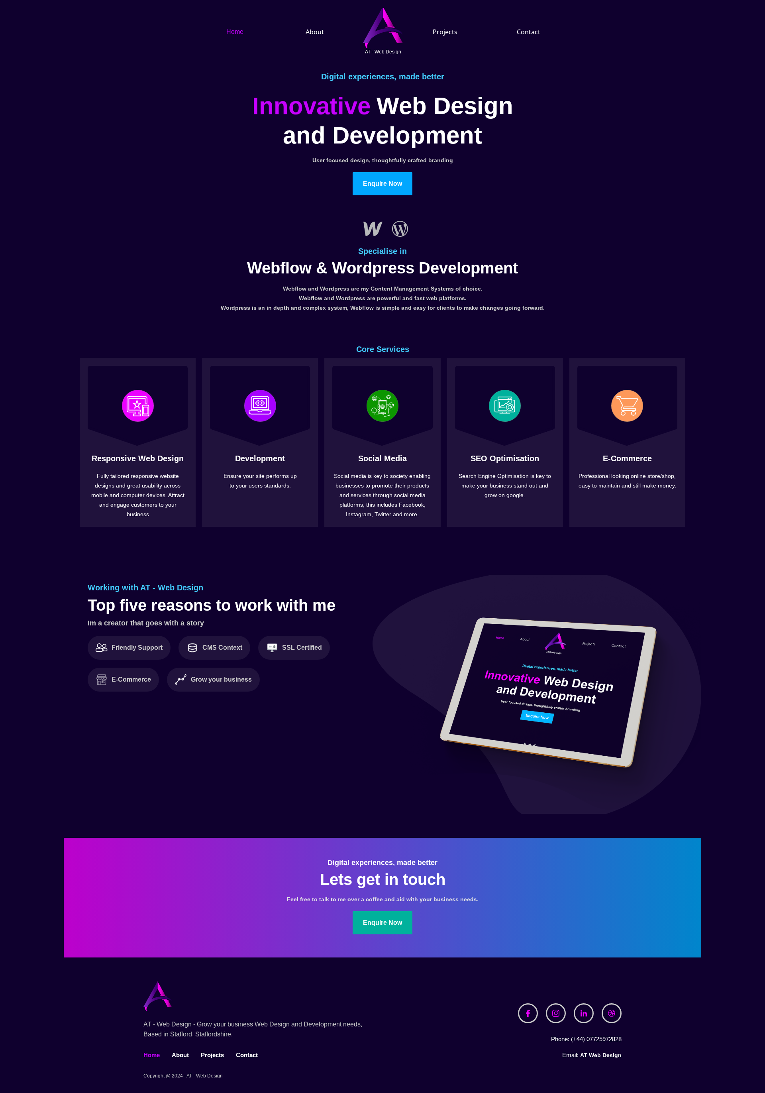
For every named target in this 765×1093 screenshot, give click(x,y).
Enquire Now (382, 183)
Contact (528, 32)
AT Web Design (601, 1055)
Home (234, 31)
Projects (445, 32)
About (315, 32)
